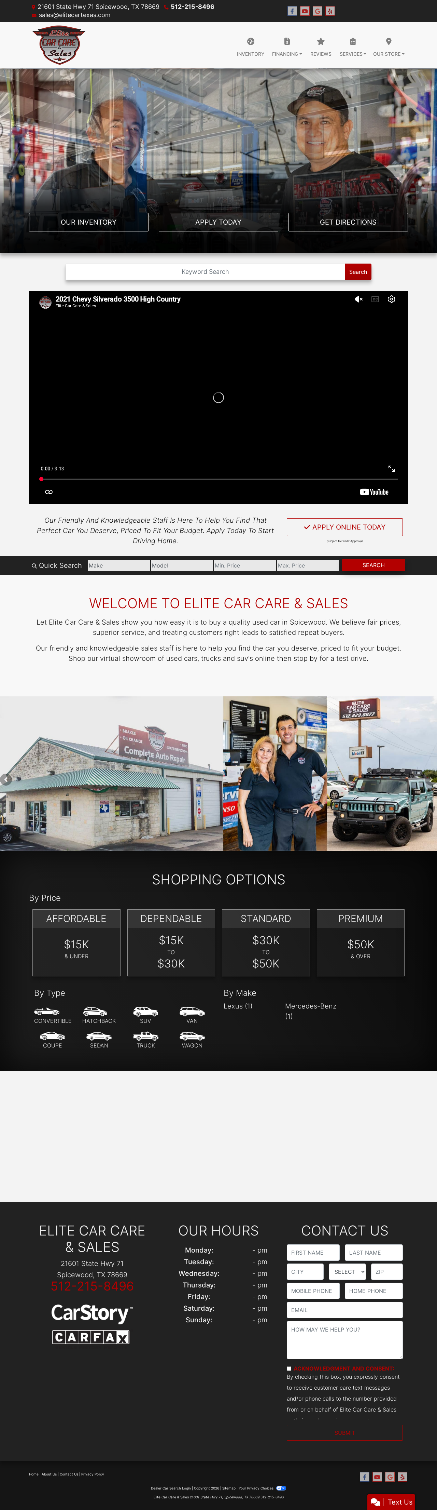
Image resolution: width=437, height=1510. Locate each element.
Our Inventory (88, 222)
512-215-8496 (192, 6)
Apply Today (218, 222)
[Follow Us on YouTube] (305, 11)
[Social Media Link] (330, 11)
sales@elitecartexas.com (75, 14)
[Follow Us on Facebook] (292, 11)
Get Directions (348, 222)
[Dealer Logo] (59, 45)
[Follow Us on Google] (317, 11)
